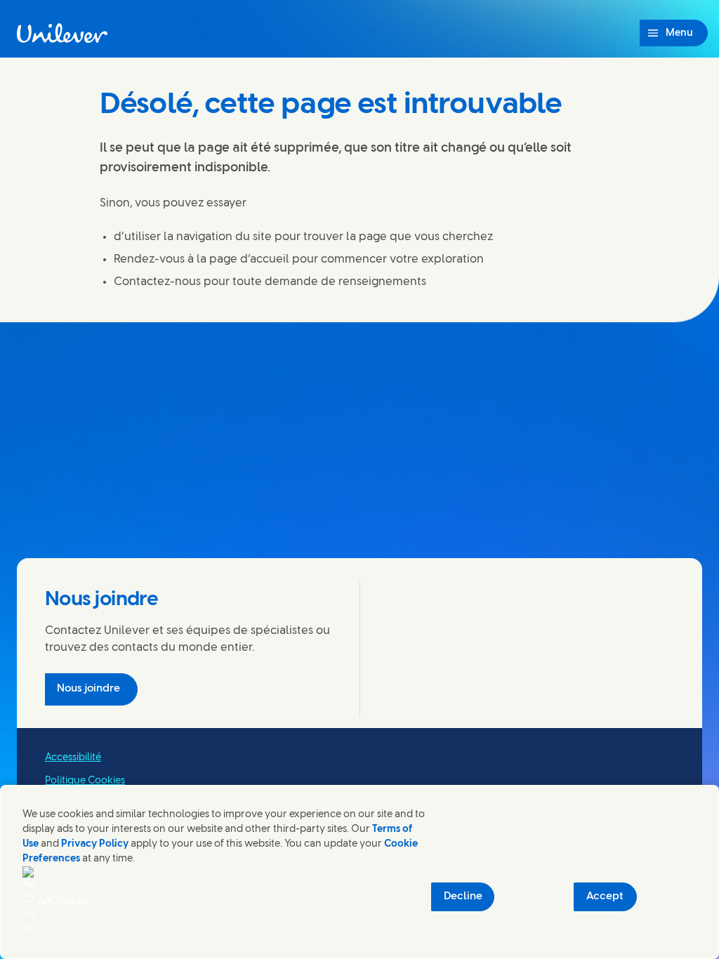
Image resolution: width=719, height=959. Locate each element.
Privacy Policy (94, 844)
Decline (463, 896)
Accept (605, 896)
